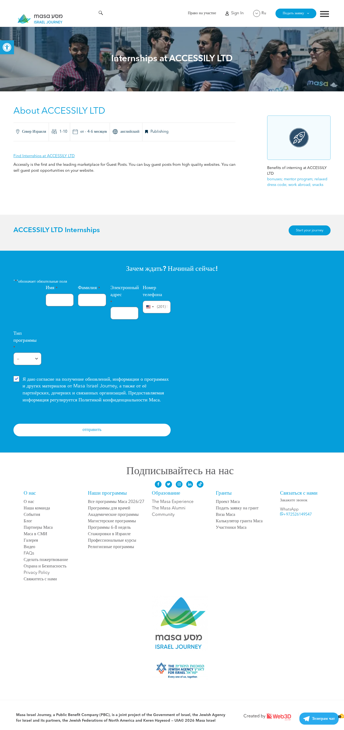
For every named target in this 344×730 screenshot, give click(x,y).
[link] (7, 47)
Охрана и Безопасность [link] (45, 566)
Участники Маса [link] (231, 528)
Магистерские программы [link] (112, 521)
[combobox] (149, 307)
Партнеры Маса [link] (38, 528)
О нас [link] (29, 502)
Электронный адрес (124, 294)
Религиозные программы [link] (111, 547)
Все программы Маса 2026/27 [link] (116, 502)
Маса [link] (119, 400)
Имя (52, 287)
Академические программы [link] (113, 515)
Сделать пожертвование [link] (46, 560)
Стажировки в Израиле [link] (109, 534)
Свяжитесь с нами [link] (40, 579)
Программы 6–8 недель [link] (109, 528)
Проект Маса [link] (228, 502)
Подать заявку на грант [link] (237, 508)
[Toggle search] (101, 13)
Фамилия (89, 287)
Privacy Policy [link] (37, 573)
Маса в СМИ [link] (35, 534)
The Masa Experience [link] (173, 502)
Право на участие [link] (202, 13)
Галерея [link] (31, 540)
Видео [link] (29, 547)
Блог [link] (28, 521)
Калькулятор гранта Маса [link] (239, 521)
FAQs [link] (29, 553)
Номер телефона (152, 291)
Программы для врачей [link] (109, 508)
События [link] (32, 515)
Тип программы (25, 340)
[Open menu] (324, 15)
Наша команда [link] (37, 508)
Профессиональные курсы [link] (112, 540)
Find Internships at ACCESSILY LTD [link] (44, 156)
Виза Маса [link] (225, 515)
